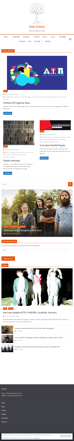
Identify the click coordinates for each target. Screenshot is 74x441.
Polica (9, 154)
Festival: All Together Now (16, 102)
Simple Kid (54, 139)
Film (29, 41)
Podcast (37, 37)
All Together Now (9, 97)
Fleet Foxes (17, 97)
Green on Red (50, 137)
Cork (44, 37)
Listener (27, 152)
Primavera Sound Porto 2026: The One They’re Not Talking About (34, 328)
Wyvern (57, 142)
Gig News (26, 37)
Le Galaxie (63, 137)
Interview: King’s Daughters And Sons (23, 230)
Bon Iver (7, 152)
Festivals (22, 41)
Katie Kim (57, 137)
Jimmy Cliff (23, 97)
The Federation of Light (9, 157)
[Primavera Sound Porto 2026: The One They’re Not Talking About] (7, 330)
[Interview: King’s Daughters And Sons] (37, 190)
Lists (52, 37)
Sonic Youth (23, 154)
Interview (22, 226)
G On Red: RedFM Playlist (52, 145)
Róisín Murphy (46, 97)
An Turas (37, 41)
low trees (37, 26)
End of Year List (14, 226)
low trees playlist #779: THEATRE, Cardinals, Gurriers (30, 312)
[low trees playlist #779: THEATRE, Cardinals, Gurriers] (37, 287)
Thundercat (6, 99)
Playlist (40, 97)
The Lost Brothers (44, 142)
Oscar (31, 152)
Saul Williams (54, 97)
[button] (9, 37)
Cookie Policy (36, 438)
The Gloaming (62, 139)
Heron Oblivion (20, 152)
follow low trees (8, 258)
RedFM (41, 139)
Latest (5, 91)
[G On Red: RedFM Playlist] (55, 125)
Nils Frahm (35, 97)
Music (6, 37)
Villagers (52, 142)
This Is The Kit (62, 97)
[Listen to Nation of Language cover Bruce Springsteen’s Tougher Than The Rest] (7, 339)
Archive (47, 41)
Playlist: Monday (11, 160)
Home (3, 403)
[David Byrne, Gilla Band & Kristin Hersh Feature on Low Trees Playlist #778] (7, 348)
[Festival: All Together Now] (37, 73)
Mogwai (29, 97)
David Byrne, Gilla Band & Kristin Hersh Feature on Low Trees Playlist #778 (37, 347)
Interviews (16, 37)
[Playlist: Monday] (18, 132)
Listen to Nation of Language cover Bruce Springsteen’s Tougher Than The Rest (38, 337)
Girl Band (43, 137)
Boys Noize (12, 152)
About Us (4, 422)
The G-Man (15, 94)
